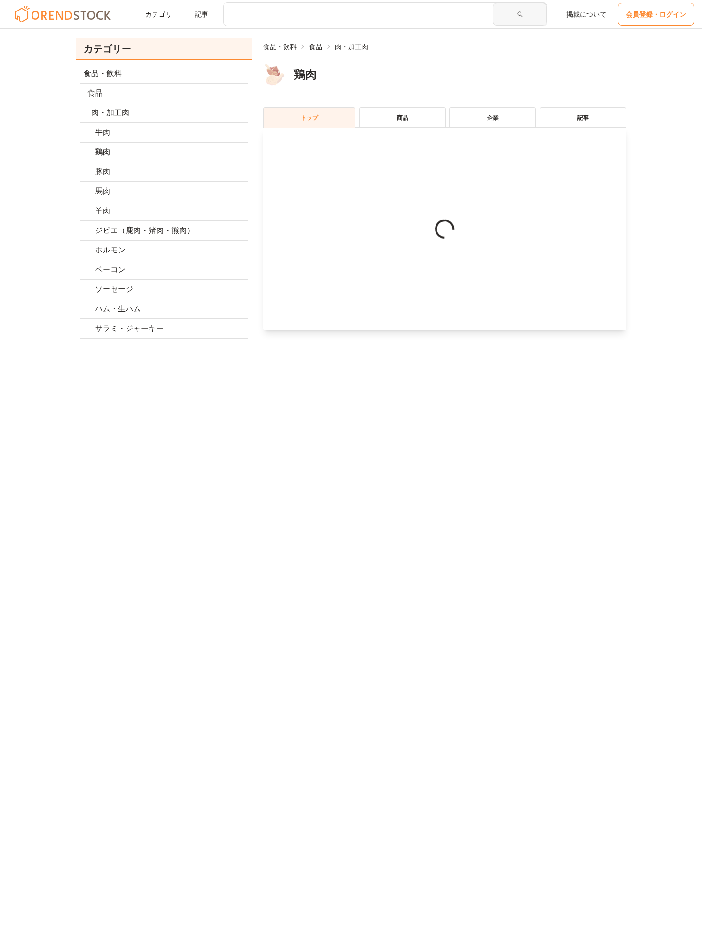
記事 (201, 14)
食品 (315, 47)
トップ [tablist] (309, 117)
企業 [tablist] (493, 117)
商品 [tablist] (402, 117)
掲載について (586, 14)
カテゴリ (158, 14)
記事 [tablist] (583, 117)
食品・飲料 (280, 47)
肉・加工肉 (351, 47)
